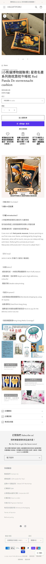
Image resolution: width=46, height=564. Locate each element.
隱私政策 (38, 556)
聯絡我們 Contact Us (11, 474)
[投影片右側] (27, 59)
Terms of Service (10, 512)
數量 (3, 106)
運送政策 (27, 559)
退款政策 (31, 556)
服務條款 (20, 559)
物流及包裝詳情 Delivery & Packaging (17, 508)
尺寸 (3, 96)
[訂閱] (39, 457)
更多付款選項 (23, 129)
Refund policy (9, 517)
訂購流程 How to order (12, 498)
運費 (8, 93)
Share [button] (6, 65)
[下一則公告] (42, 2)
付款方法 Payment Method (13, 503)
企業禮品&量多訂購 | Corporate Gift (16, 493)
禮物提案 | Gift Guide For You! (14, 479)
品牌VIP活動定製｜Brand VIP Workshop (18, 484)
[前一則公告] (4, 2)
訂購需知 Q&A (9, 488)
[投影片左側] (18, 59)
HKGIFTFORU (12, 556)
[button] (4, 7)
